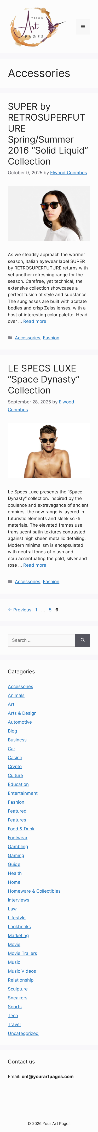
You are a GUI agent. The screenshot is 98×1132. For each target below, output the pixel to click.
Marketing (18, 935)
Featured (17, 811)
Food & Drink (21, 828)
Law (12, 908)
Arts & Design (22, 713)
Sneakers (17, 997)
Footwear (17, 837)
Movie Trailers (22, 953)
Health (15, 873)
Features (17, 820)
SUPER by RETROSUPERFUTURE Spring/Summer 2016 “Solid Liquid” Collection (48, 134)
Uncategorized (23, 1033)
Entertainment (23, 793)
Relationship (20, 980)
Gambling (18, 846)
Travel (14, 1024)
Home (14, 882)
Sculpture (18, 989)
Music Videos (22, 971)
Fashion (51, 337)
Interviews (18, 900)
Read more (34, 321)
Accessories (27, 337)
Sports (15, 1006)
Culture (15, 775)
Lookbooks (19, 926)
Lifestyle (17, 917)
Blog (12, 731)
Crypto (15, 766)
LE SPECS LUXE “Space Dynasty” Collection (43, 379)
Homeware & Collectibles (34, 891)
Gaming (16, 855)
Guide (14, 864)
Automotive (20, 722)
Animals (16, 695)
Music (14, 962)
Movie (14, 944)
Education (18, 784)
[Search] (82, 640)
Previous (19, 609)
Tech (13, 1015)
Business (17, 739)
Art (11, 704)
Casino (15, 757)
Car (11, 748)
